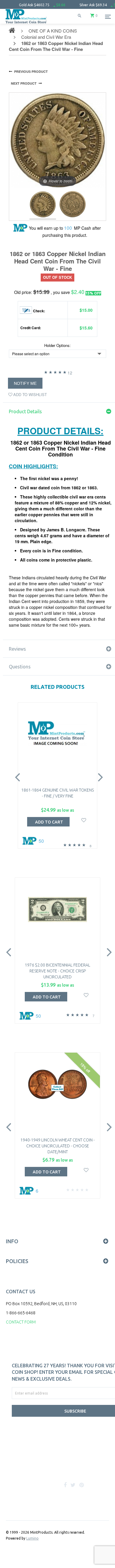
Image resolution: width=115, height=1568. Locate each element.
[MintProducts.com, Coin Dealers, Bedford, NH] (41, 1465)
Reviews (17, 649)
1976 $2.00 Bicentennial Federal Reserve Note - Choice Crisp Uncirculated (57, 971)
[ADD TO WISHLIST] (83, 819)
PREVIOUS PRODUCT (31, 71)
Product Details (25, 411)
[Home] (26, 23)
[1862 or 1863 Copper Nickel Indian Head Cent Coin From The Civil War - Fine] (42, 205)
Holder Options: (57, 345)
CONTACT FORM (21, 1322)
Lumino (32, 1538)
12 (70, 373)
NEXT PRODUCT (24, 83)
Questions (20, 666)
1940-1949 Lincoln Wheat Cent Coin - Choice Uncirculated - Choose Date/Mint (57, 1146)
